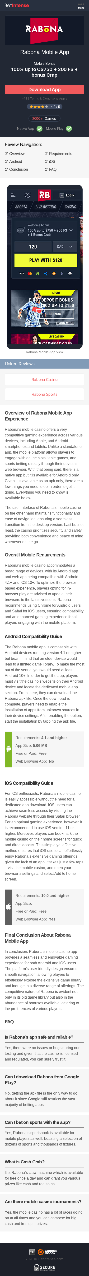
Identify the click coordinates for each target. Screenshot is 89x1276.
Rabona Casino (45, 379)
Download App (44, 89)
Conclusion (18, 169)
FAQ (52, 169)
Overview (17, 154)
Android (15, 162)
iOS (52, 162)
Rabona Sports (44, 394)
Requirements (60, 154)
